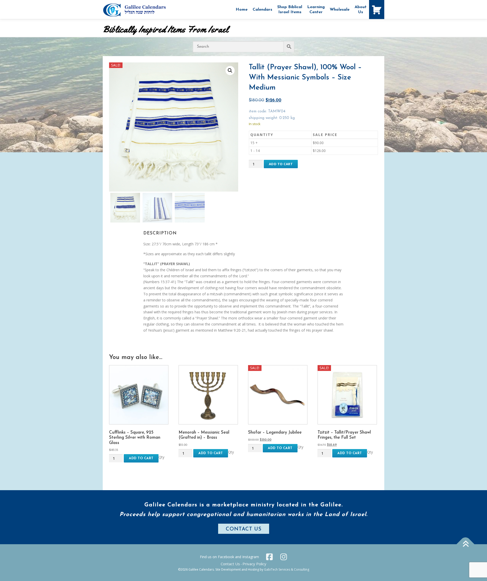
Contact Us (230, 563)
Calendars (262, 10)
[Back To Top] (466, 544)
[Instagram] (283, 557)
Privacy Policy (254, 563)
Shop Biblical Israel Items (289, 9)
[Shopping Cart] (376, 9)
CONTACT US (244, 529)
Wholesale (340, 10)
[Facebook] (269, 557)
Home (242, 10)
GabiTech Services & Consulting (286, 569)
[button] (230, 70)
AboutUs (361, 9)
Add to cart (281, 164)
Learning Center (316, 9)
